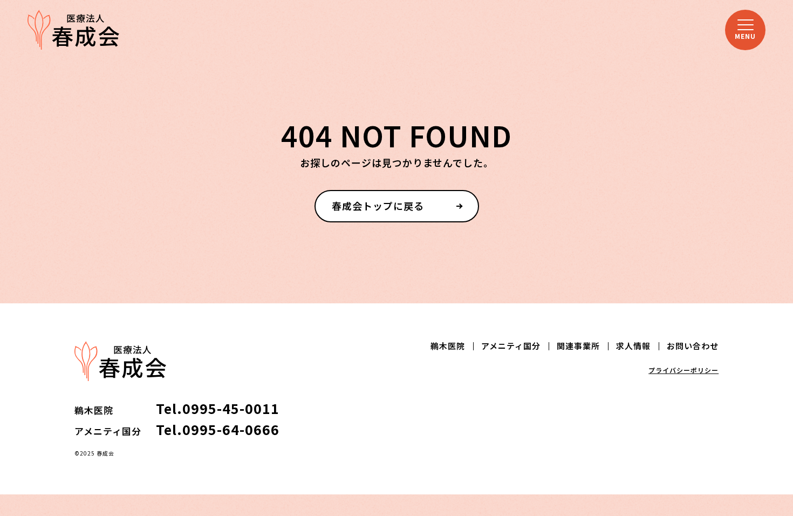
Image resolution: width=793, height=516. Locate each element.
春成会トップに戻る (378, 206)
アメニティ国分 (511, 345)
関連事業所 (578, 345)
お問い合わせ (693, 345)
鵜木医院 (447, 345)
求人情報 (633, 345)
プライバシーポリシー (683, 370)
